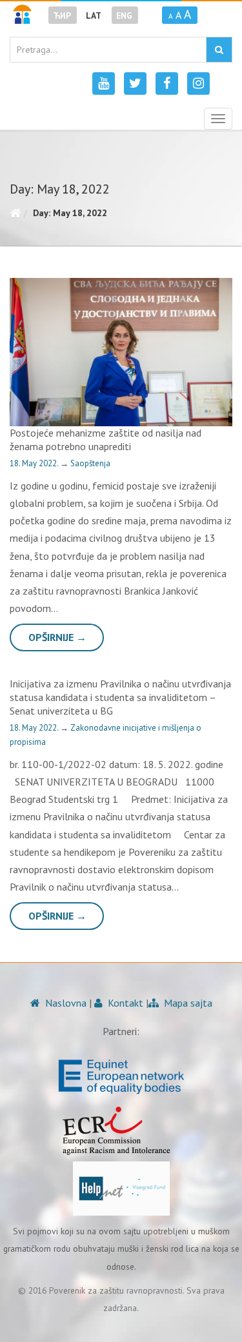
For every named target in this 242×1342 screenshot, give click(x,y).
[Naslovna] (15, 213)
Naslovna (64, 1002)
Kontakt (124, 1002)
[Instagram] (198, 83)
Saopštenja (90, 463)
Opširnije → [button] (57, 637)
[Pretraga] (219, 49)
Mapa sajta (186, 1002)
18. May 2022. (35, 463)
